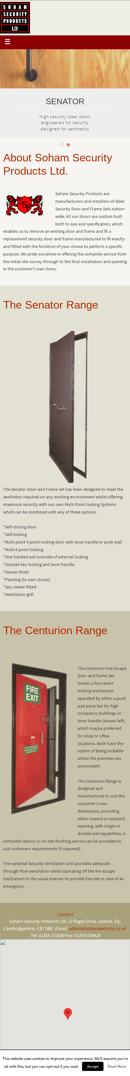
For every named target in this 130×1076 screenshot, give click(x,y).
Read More (117, 1066)
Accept (92, 1066)
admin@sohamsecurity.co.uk (97, 928)
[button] (67, 1014)
